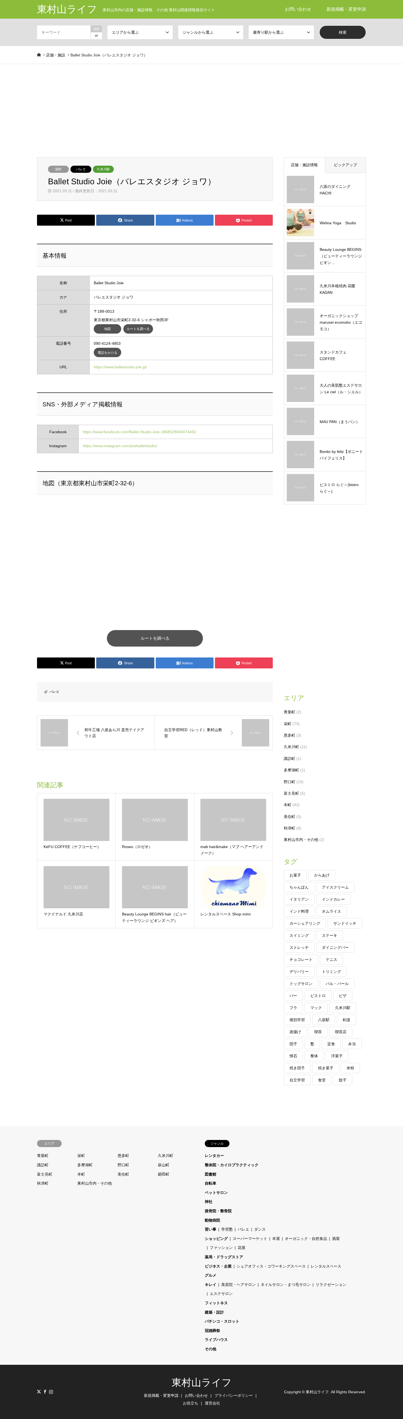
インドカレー (333, 899)
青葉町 (289, 712)
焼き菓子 (325, 1068)
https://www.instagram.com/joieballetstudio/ (120, 446)
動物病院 (212, 1220)
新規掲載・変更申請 (346, 9)
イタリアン (299, 899)
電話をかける (107, 353)
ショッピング (216, 1238)
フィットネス (216, 1303)
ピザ (343, 995)
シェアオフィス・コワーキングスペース (271, 1266)
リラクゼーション (331, 1284)
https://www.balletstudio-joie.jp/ (120, 367)
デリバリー (299, 971)
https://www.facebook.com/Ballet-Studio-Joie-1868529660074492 (139, 432)
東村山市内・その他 (301, 839)
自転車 (210, 1183)
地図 (107, 329)
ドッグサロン (301, 983)
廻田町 (163, 1174)
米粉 (350, 1068)
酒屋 (336, 1238)
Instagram (51, 1392)
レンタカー (214, 1155)
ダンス (260, 1229)
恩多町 (289, 735)
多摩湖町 (291, 770)
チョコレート (301, 959)
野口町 (289, 782)
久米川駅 (103, 169)
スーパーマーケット (250, 1238)
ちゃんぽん (299, 887)
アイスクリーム (335, 887)
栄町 (58, 169)
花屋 (241, 1247)
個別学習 (297, 1020)
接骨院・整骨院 (218, 1211)
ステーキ (329, 935)
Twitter (39, 1392)
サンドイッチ (344, 923)
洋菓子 (337, 1056)
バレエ (81, 169)
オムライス (331, 911)
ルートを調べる (138, 329)
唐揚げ (295, 1032)
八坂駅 (324, 1020)
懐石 (293, 1056)
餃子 (343, 1080)
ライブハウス (216, 1339)
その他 (210, 1349)
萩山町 (163, 1165)
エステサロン (221, 1293)
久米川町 (291, 747)
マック (316, 1008)
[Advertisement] (201, 105)
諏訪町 (289, 758)
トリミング (331, 971)
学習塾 (227, 1229)
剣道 (346, 1020)
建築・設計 (214, 1312)
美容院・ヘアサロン (238, 1284)
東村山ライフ (202, 1382)
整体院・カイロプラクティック (232, 1165)
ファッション (221, 1247)
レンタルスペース (326, 1266)
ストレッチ (299, 947)
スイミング (299, 935)
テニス (331, 959)
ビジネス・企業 (218, 1266)
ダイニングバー (335, 947)
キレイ (210, 1284)
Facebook (45, 1392)
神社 (208, 1201)
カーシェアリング (305, 923)
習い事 (210, 1229)
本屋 (276, 1238)
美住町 (289, 816)
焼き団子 (297, 1068)
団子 (293, 1044)
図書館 (210, 1174)
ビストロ (318, 995)
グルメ (210, 1275)
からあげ (322, 875)
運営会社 (212, 1403)
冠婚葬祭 (212, 1330)
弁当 (352, 1044)
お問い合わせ (298, 9)
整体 (314, 1056)
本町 (287, 805)
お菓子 (295, 875)
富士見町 (291, 793)
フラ (293, 1008)
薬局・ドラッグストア (224, 1257)
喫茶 (318, 1032)
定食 (331, 1044)
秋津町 (289, 828)
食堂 (322, 1080)
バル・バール (337, 983)
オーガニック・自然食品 (306, 1238)
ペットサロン (216, 1192)
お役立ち (190, 1403)
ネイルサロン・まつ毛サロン (286, 1284)
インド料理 (299, 911)
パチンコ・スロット (222, 1321)
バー (293, 995)
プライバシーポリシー (233, 1395)
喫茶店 (341, 1032)
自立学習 (297, 1080)
